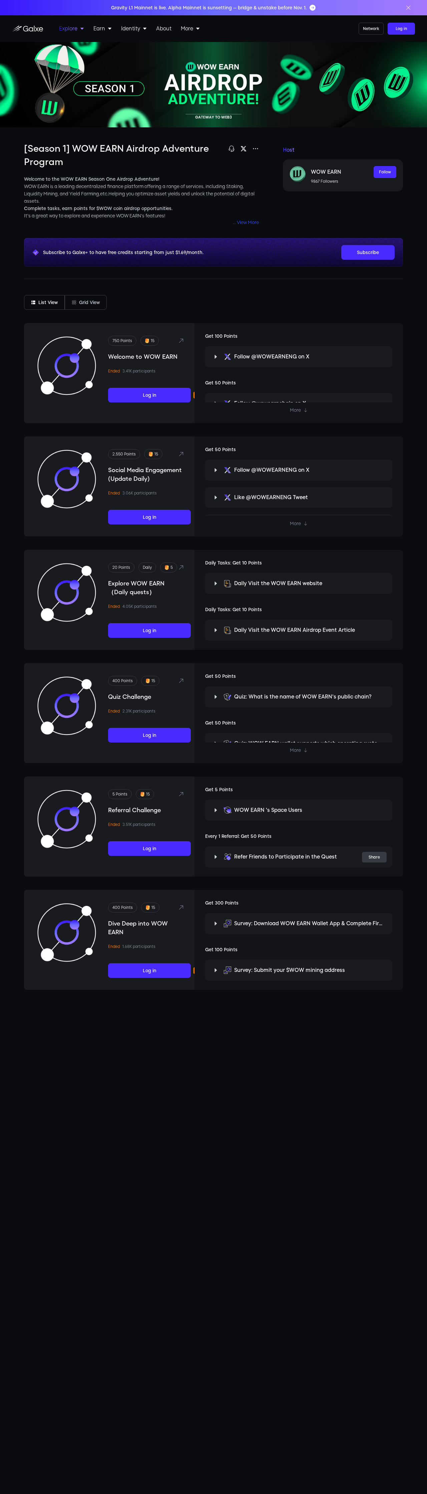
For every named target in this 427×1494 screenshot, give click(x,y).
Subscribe (368, 252)
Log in (401, 28)
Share (374, 857)
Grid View (89, 302)
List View (48, 302)
